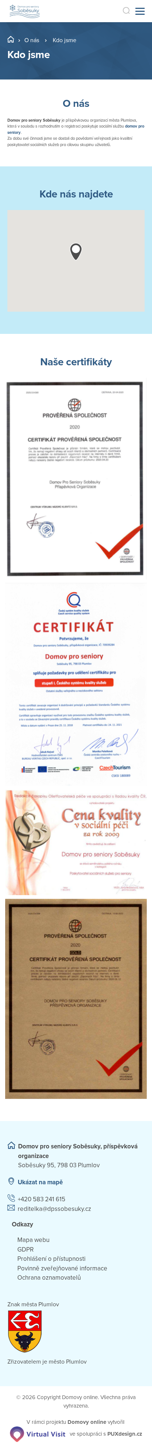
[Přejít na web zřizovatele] (76, 1331)
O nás (31, 40)
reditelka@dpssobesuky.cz (54, 1209)
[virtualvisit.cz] (37, 1434)
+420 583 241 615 (41, 1199)
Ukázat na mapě (40, 1182)
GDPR (25, 1249)
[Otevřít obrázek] (76, 478)
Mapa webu (33, 1240)
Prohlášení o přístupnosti (51, 1259)
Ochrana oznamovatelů (49, 1278)
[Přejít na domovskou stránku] (24, 11)
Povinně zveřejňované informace (62, 1268)
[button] (75, 252)
